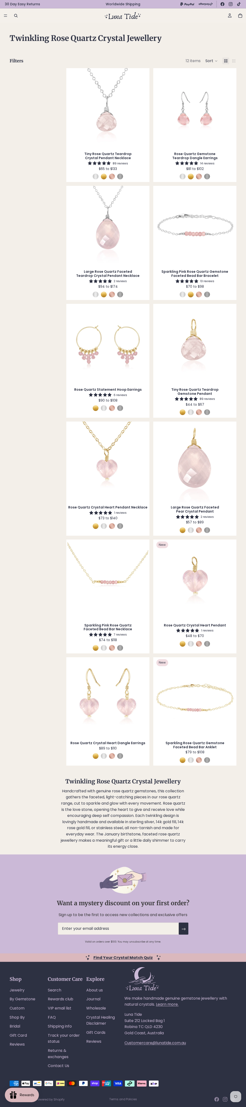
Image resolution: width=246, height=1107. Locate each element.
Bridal (15, 1026)
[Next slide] (141, 108)
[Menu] (5, 15)
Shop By (17, 1017)
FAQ (52, 1017)
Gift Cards (95, 1032)
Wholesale (96, 1008)
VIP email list (59, 1008)
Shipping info (60, 1026)
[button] (211, 61)
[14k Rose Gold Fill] (112, 176)
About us (94, 990)
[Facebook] (222, 4)
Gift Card (18, 1035)
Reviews (17, 1044)
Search (54, 990)
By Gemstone (22, 999)
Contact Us (58, 1065)
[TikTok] (238, 4)
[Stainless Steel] (120, 176)
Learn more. (167, 1004)
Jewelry (17, 990)
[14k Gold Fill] (103, 176)
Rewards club (60, 999)
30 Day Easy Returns (22, 4)
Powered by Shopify (50, 1099)
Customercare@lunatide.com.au (155, 1043)
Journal (93, 999)
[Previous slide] (75, 108)
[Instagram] (230, 4)
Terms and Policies (123, 1099)
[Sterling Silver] (95, 176)
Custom (17, 1008)
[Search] (16, 15)
